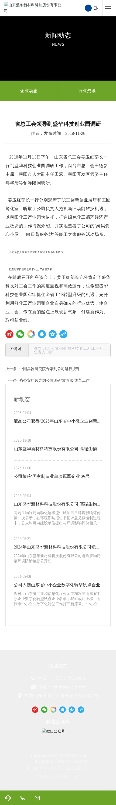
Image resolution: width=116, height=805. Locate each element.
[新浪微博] (9, 334)
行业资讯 (86, 90)
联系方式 (58, 666)
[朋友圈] (31, 334)
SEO (87, 768)
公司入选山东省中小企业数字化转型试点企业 (57, 585)
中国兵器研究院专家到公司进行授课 (49, 368)
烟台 (77, 776)
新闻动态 (58, 35)
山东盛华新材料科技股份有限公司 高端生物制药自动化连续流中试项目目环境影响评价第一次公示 (57, 504)
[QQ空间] (53, 334)
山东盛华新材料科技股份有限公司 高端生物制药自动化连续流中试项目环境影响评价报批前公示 (57, 449)
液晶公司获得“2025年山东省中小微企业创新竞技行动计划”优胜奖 (57, 421)
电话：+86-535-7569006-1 (61, 678)
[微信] (20, 334)
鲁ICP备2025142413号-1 (45, 768)
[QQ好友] (42, 334)
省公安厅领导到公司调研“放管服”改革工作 (54, 380)
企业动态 (28, 90)
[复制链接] (63, 334)
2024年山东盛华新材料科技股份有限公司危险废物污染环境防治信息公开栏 (57, 547)
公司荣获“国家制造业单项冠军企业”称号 (52, 476)
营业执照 (74, 768)
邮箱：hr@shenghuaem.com (61, 687)
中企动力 (62, 776)
